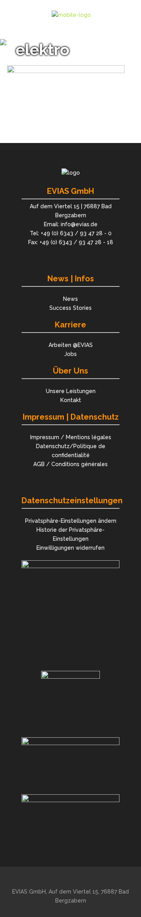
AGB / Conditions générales (70, 464)
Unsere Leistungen (71, 391)
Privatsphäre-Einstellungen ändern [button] (70, 521)
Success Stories (70, 308)
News (70, 299)
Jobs (70, 354)
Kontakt (70, 400)
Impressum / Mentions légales (70, 437)
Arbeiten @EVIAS (71, 345)
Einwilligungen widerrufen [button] (70, 548)
